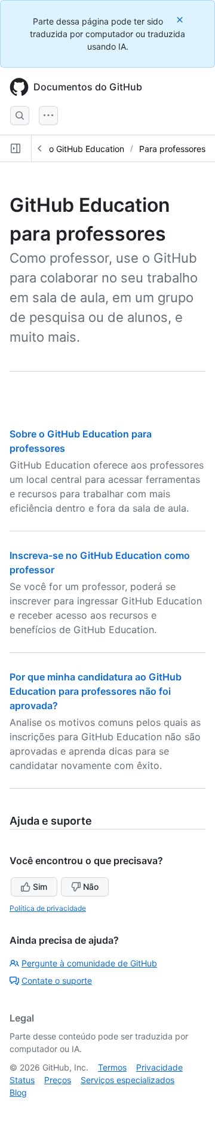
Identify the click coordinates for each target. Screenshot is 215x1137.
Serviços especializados (127, 1080)
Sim (40, 886)
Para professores (172, 149)
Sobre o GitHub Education (73, 149)
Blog (18, 1092)
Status (22, 1080)
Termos (112, 1067)
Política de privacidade (48, 908)
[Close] (181, 19)
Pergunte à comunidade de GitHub (89, 963)
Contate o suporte (57, 980)
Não (91, 886)
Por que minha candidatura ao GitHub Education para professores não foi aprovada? (96, 691)
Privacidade (159, 1067)
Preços (57, 1080)
